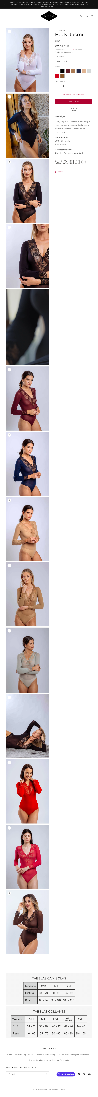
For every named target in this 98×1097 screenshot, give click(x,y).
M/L (65, 60)
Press (9, 1055)
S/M (58, 60)
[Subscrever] (46, 1074)
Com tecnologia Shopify (56, 1089)
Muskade (73, 71)
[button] (5, 16)
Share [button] (60, 172)
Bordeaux (68, 71)
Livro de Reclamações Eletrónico (74, 1055)
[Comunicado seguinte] (93, 4)
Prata (89, 71)
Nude (84, 71)
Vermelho (57, 76)
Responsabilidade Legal (46, 1055)
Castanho (62, 76)
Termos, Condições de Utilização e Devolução (49, 1060)
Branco (57, 71)
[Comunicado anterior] (4, 4)
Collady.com (42, 1089)
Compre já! (73, 101)
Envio (72, 50)
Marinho (78, 71)
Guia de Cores (73, 109)
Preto (62, 71)
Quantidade (60, 81)
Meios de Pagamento (24, 1055)
